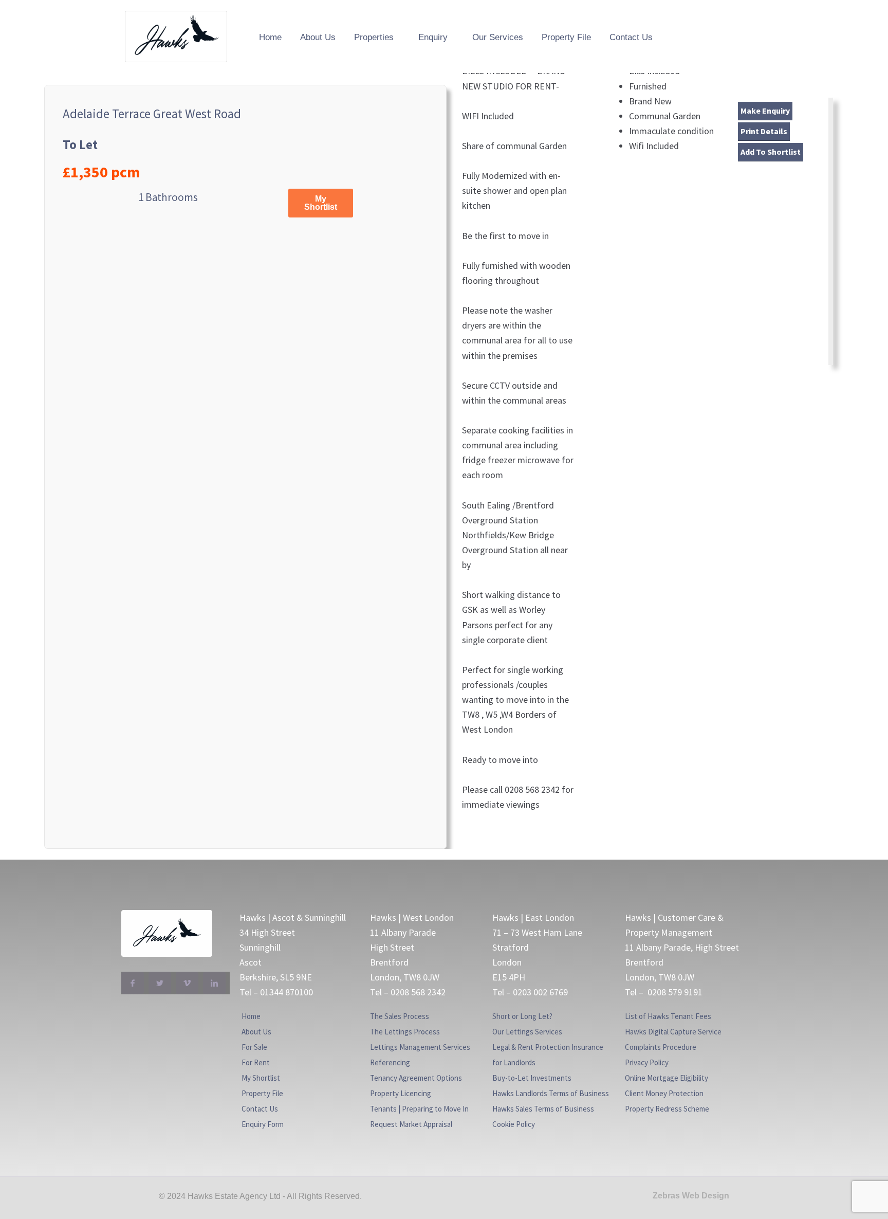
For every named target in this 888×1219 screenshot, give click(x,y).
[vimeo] (187, 983)
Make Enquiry (765, 110)
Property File (566, 37)
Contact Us (631, 37)
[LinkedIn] (214, 983)
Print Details (764, 131)
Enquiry (433, 37)
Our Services (497, 37)
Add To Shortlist (771, 152)
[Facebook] (132, 983)
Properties (374, 37)
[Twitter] (160, 983)
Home (270, 37)
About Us (318, 37)
